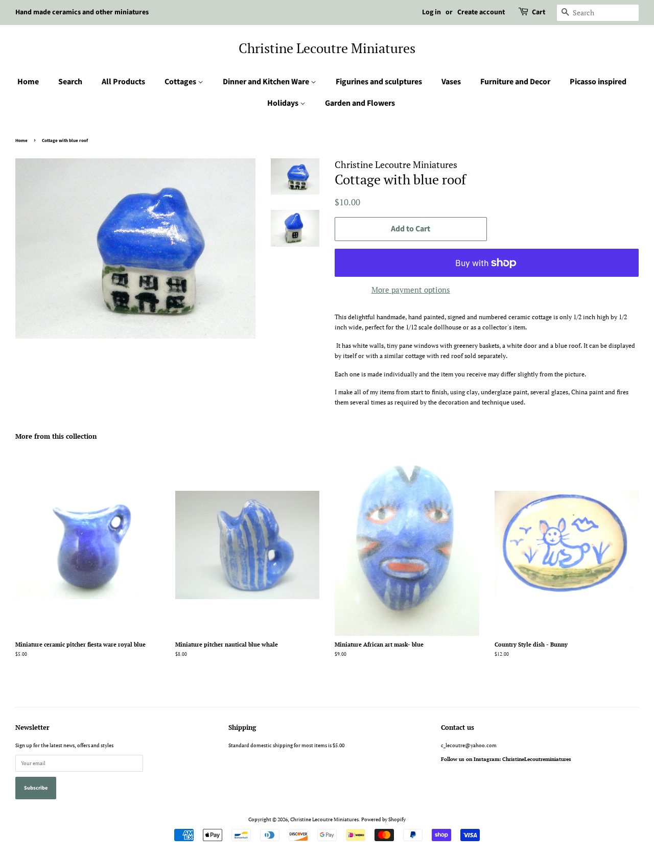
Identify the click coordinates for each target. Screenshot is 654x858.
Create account (481, 12)
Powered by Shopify (383, 819)
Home (28, 81)
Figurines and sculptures (379, 81)
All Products (123, 81)
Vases (451, 81)
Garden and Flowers (360, 103)
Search (70, 81)
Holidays (283, 103)
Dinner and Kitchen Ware (267, 81)
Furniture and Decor (515, 81)
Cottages (181, 81)
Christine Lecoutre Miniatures (327, 48)
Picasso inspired (598, 81)
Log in (431, 12)
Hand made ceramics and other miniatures (82, 12)
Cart (538, 12)
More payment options (410, 289)
